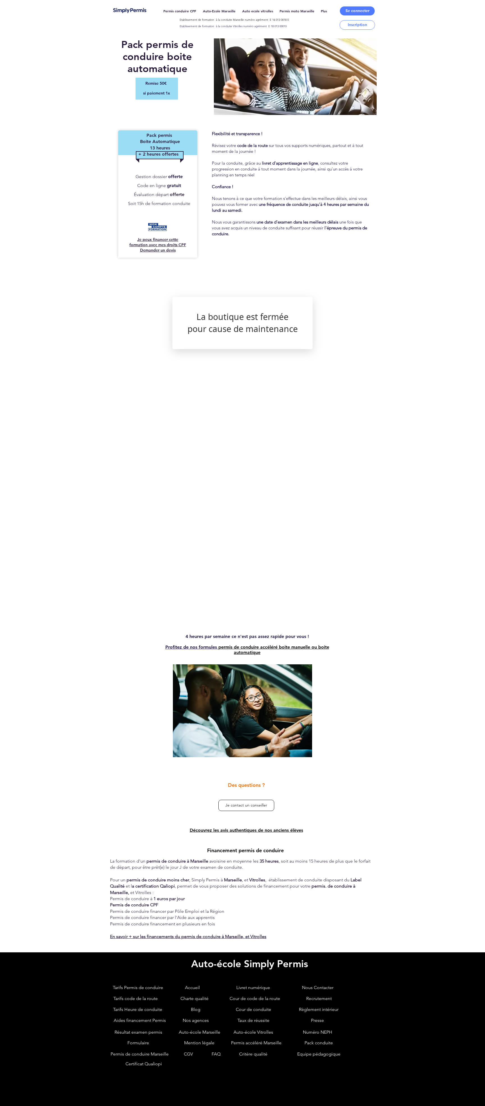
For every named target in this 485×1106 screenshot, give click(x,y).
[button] (357, 11)
